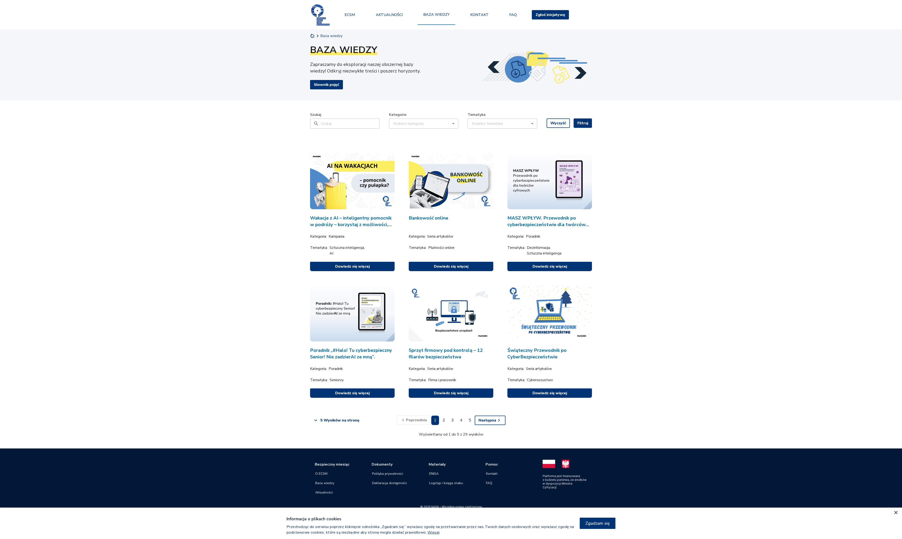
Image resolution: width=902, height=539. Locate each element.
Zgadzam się (597, 523)
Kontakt (492, 473)
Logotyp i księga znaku (446, 483)
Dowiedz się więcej (352, 266)
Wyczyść (558, 123)
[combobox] (420, 123)
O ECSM (321, 473)
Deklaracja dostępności (389, 483)
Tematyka (477, 114)
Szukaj (315, 114)
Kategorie (397, 114)
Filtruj (582, 123)
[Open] (453, 123)
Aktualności (324, 492)
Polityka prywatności (387, 473)
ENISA (434, 473)
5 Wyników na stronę (339, 420)
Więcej (434, 532)
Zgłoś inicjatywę (550, 14)
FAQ (489, 483)
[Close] (896, 512)
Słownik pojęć (326, 84)
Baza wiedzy (324, 483)
